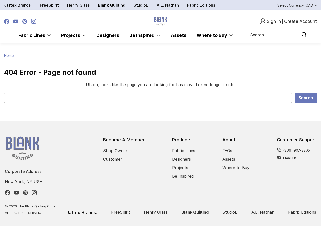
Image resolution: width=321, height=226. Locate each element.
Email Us (290, 158)
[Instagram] (33, 21)
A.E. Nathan (168, 5)
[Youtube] (15, 21)
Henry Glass (78, 5)
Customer (112, 159)
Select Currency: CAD (295, 5)
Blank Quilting (111, 5)
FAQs (227, 150)
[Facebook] (6, 21)
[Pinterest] (24, 21)
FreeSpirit (49, 5)
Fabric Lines (32, 35)
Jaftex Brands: (18, 5)
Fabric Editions (201, 5)
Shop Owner (115, 150)
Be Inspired (143, 35)
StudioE (141, 5)
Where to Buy (213, 35)
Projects (71, 35)
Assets (178, 35)
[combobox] (278, 35)
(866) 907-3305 (296, 150)
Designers (107, 35)
